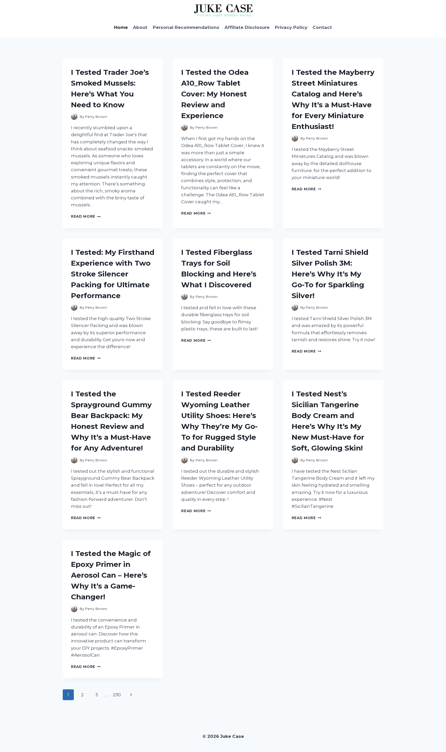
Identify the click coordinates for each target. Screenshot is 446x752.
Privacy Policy (291, 27)
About (140, 27)
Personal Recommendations (186, 27)
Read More (86, 216)
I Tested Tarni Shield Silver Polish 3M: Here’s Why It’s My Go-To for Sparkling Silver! (330, 274)
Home (121, 27)
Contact (322, 27)
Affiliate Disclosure (247, 27)
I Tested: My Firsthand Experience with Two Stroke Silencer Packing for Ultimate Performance (112, 274)
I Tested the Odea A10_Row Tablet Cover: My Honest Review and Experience (215, 94)
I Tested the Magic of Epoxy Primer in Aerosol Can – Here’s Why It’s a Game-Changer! (111, 575)
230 (117, 694)
